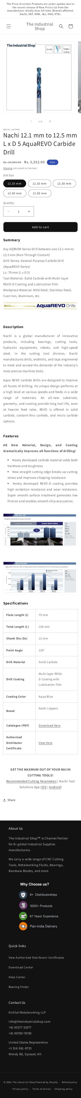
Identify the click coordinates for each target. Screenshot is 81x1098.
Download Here (49, 725)
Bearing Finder (19, 987)
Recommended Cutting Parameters (31, 781)
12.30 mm (64, 183)
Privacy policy (21, 1088)
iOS (44, 787)
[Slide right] (50, 121)
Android (54, 787)
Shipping (7, 168)
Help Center (17, 977)
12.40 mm (15, 193)
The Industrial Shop (24, 1082)
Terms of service (41, 1088)
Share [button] (12, 800)
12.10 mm (15, 183)
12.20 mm (40, 183)
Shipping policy (64, 1088)
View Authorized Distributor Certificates (36, 957)
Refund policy (69, 1082)
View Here (45, 743)
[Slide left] (31, 121)
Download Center (21, 967)
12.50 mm (40, 193)
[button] (8, 26)
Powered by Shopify (47, 1082)
